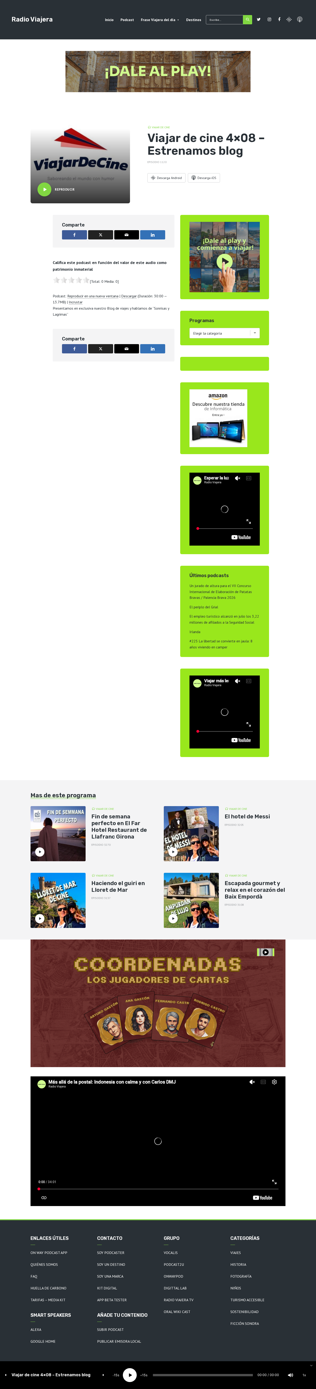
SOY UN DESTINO (111, 1264)
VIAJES (235, 1252)
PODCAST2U (174, 1264)
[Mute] (290, 1375)
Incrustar (76, 302)
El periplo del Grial (203, 607)
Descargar (129, 296)
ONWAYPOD (173, 1276)
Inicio (109, 19)
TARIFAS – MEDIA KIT (48, 1300)
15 (116, 1375)
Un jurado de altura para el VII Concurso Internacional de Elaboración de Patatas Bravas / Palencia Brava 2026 (220, 591)
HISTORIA (238, 1264)
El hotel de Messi (247, 816)
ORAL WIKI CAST (177, 1311)
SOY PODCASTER (110, 1252)
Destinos (193, 19)
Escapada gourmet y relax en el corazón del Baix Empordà (255, 890)
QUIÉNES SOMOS (44, 1264)
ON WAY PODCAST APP (49, 1252)
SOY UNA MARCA (110, 1276)
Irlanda (194, 631)
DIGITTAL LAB (175, 1288)
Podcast (127, 19)
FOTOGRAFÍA (240, 1276)
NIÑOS (235, 1288)
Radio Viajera (32, 19)
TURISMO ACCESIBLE (247, 1300)
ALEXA (36, 1329)
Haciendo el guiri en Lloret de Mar (118, 886)
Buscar (247, 19)
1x (304, 1375)
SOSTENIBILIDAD (244, 1311)
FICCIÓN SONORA (244, 1323)
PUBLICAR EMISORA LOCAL (119, 1341)
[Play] (130, 1375)
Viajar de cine (161, 127)
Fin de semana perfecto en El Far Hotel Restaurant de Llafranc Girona (119, 826)
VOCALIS (171, 1252)
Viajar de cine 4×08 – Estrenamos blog (51, 1375)
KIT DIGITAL (107, 1288)
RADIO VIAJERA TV (178, 1300)
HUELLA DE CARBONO (48, 1288)
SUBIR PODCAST (110, 1329)
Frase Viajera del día (158, 19)
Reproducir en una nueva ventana (92, 296)
